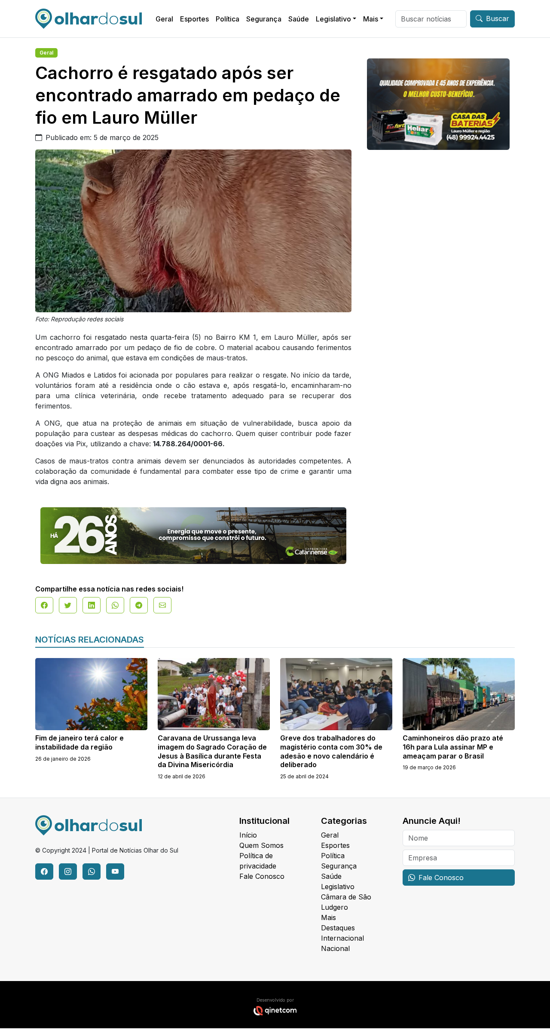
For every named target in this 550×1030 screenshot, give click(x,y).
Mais (370, 19)
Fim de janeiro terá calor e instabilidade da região (79, 742)
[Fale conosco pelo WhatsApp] (91, 871)
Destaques (338, 927)
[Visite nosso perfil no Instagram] (68, 871)
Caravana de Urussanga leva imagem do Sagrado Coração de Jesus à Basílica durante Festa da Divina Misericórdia (212, 751)
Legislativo (333, 19)
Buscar (497, 18)
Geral (164, 19)
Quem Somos (261, 845)
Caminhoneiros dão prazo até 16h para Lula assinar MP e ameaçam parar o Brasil (453, 747)
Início (248, 835)
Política (227, 19)
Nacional (335, 948)
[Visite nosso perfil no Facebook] (44, 871)
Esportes (194, 19)
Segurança (263, 19)
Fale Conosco (261, 876)
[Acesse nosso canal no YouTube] (115, 871)
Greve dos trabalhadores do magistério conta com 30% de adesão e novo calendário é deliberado (331, 751)
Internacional (342, 938)
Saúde (298, 19)
